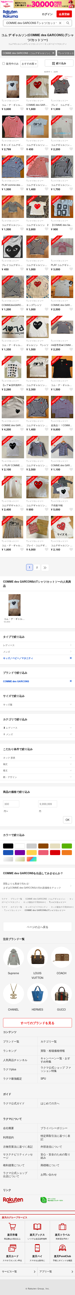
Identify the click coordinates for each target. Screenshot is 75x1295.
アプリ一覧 (45, 1271)
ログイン (47, 14)
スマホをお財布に (37, 1258)
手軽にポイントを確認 (62, 1258)
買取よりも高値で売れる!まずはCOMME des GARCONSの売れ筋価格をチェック (32, 885)
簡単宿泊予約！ (62, 1236)
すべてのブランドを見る (37, 1023)
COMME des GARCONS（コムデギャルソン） (27, 53)
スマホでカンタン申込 (12, 1258)
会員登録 (64, 14)
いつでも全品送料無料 (37, 1236)
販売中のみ (12, 63)
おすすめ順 (28, 63)
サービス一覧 (9, 1271)
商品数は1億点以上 (12, 1236)
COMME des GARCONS (16, 681)
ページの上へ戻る (37, 927)
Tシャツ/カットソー (10, 100)
